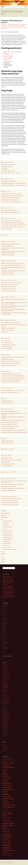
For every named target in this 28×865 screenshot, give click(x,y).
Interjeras (4, 619)
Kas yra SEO (5, 529)
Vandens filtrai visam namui (6, 400)
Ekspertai (6, 53)
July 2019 (4, 693)
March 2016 (5, 721)
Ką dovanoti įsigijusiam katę (6, 348)
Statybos (18, 24)
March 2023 (5, 681)
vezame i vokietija (5, 852)
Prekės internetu (6, 338)
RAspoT (4, 438)
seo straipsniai (7, 837)
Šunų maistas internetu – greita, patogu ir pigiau (10, 197)
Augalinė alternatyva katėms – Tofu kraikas (9, 284)
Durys (4, 615)
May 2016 (4, 719)
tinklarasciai (6, 850)
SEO (2, 519)
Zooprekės (5, 235)
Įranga (4, 621)
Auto (3, 607)
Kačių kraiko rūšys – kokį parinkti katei (8, 286)
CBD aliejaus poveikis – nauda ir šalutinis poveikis (10, 361)
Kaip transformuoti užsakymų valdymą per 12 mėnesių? (12, 227)
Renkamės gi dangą (8, 85)
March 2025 (5, 671)
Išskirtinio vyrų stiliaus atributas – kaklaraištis (10, 426)
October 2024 (5, 675)
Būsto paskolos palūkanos (6, 466)
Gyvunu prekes (6, 371)
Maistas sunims (6, 191)
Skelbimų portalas (6, 541)
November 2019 (6, 689)
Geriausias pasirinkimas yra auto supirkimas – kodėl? (11, 220)
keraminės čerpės (11, 25)
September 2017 (6, 703)
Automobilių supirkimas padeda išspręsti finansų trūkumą (12, 222)
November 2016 (6, 713)
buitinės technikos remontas (7, 779)
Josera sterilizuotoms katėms (7, 342)
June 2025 (5, 669)
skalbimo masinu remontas (7, 840)
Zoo (3, 650)
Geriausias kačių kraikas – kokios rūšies (9, 288)
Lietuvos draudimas (7, 388)
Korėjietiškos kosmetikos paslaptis (8, 274)
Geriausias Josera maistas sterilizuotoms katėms (11, 282)
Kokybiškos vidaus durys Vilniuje (7, 330)
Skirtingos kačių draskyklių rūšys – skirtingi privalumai (11, 379)
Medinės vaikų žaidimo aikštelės (7, 440)
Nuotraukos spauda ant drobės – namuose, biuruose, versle (13, 263)
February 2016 (5, 723)
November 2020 (6, 687)
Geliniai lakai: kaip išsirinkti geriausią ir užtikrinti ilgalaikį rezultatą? (14, 432)
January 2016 (5, 725)
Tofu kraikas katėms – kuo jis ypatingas (8, 290)
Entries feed (5, 746)
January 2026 (5, 665)
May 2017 (4, 707)
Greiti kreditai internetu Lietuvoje (7, 464)
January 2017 (5, 711)
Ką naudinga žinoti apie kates (7, 166)
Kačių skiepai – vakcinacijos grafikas (8, 164)
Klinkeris (6, 59)
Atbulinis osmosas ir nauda (6, 229)
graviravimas (6, 803)
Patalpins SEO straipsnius (9, 218)
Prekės (4, 631)
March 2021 (5, 683)
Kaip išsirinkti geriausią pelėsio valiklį (8, 181)
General (2, 557)
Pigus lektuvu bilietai (7, 179)
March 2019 (5, 695)
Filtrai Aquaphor (6, 525)
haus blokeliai (7, 807)
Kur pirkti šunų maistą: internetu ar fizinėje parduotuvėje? (12, 195)
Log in (4, 744)
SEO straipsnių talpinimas (9, 478)
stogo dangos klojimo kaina (17, 27)
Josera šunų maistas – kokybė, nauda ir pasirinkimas (11, 193)
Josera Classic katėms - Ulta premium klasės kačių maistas (12, 375)
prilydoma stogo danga (19, 25)
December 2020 (6, 685)
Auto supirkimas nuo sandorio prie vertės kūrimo (10, 322)
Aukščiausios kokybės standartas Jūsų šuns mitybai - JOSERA (13, 377)
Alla (2, 555)
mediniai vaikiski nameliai (6, 818)
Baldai (4, 609)
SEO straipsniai (5, 545)
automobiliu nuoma (10, 758)
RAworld (4, 398)
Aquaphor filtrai (4, 332)
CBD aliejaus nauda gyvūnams (7, 346)
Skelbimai (3, 515)
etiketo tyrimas (7, 796)
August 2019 (5, 691)
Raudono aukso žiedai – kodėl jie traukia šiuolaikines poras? (12, 420)
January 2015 (5, 735)
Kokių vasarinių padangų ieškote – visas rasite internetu (12, 390)
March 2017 (5, 709)
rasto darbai (6, 831)
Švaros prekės (5, 642)
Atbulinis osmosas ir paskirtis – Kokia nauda (9, 422)
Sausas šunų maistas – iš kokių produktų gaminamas (11, 201)
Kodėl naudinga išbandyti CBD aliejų (8, 490)
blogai (4, 772)
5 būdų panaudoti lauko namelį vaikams (9, 496)
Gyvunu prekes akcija (7, 162)
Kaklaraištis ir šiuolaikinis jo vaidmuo (8, 328)
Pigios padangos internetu (9, 472)
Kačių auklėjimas (4, 168)
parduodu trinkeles (8, 823)
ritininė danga (4, 27)
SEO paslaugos (6, 355)
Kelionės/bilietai (4, 517)
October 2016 (5, 715)
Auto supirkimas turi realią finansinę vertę (9, 411)
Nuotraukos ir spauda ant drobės (7, 246)
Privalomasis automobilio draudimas (10, 549)
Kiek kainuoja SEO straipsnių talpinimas (8, 365)
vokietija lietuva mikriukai (6, 854)
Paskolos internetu (7, 455)
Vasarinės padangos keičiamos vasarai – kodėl (10, 392)
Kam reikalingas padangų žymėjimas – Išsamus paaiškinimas (12, 488)
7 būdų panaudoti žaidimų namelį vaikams (9, 500)
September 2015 (6, 727)
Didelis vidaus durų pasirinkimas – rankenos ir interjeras (12, 484)
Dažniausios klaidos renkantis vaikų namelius (10, 502)
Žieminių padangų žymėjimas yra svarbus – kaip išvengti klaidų (13, 183)
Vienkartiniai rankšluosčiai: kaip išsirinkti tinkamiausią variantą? (13, 430)
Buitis (4, 611)
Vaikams (4, 646)
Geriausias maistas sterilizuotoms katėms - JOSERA (11, 373)
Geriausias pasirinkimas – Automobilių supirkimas (10, 244)
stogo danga (9, 27)
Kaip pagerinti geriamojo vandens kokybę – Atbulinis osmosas (13, 357)
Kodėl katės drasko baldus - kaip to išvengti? (10, 381)
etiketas (6, 794)
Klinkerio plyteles (8, 61)
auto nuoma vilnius (5, 761)
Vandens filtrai (5, 648)
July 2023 (4, 679)
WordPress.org (6, 750)
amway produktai (5, 758)
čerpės (5, 25)
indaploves (12, 807)
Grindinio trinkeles (8, 56)
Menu (2, 6)
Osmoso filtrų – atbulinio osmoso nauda (9, 424)
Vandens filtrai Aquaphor (7, 521)
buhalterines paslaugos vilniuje (7, 777)
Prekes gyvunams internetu (9, 280)
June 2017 (5, 705)
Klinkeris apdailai (8, 58)
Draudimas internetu (7, 208)
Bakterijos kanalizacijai (8, 449)
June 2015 (5, 731)
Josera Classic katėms (5, 340)
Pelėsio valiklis (5, 523)
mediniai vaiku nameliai (6, 820)
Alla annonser (5, 605)
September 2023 (6, 677)
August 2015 (5, 729)
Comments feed (6, 748)
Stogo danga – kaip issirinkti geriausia (12, 51)
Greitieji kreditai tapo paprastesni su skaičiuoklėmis (11, 459)
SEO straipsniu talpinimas (9, 241)
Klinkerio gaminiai (8, 55)
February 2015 (5, 733)
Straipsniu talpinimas (7, 409)
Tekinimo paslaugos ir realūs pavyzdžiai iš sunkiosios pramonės (13, 224)
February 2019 (5, 697)
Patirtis (14, 24)
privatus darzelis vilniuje (6, 829)
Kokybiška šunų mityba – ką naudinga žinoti (9, 199)
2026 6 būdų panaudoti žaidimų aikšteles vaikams (10, 498)
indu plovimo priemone (6, 810)
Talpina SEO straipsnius (7, 543)
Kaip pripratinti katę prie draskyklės (8, 170)
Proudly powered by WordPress (7, 862)
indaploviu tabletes (5, 809)
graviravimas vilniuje (9, 805)
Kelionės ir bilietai (6, 623)
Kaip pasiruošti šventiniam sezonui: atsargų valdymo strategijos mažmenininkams (8, 587)
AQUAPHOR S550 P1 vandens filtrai (8, 428)
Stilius (4, 639)
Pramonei (4, 629)
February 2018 (5, 699)
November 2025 (6, 667)
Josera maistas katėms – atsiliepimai (8, 344)
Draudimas (3, 553)
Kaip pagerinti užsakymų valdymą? (8, 254)
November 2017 (6, 701)
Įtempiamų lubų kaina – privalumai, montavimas (10, 363)
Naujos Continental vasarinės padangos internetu (10, 212)
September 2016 (6, 717)
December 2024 (6, 673)
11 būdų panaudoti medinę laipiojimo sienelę (10, 504)
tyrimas (12, 850)
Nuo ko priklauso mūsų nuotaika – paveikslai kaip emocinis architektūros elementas (9, 592)
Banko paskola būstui (5, 461)
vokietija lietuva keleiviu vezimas (7, 853)
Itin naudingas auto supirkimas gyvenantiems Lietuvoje (12, 265)
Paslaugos (11, 24)
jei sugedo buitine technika (6, 811)
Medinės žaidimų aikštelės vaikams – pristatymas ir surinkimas (13, 185)
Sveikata (4, 644)
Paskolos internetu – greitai (6, 457)
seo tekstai (6, 839)
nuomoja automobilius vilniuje (7, 821)
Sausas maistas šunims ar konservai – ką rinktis (10, 172)
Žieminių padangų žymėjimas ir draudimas (9, 210)
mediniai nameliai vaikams (6, 817)
